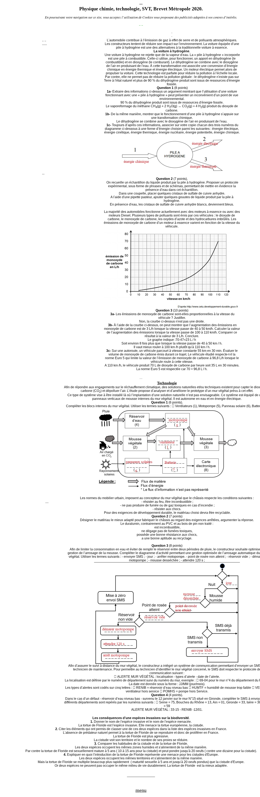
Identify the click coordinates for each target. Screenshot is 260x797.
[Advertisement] (72, 110)
